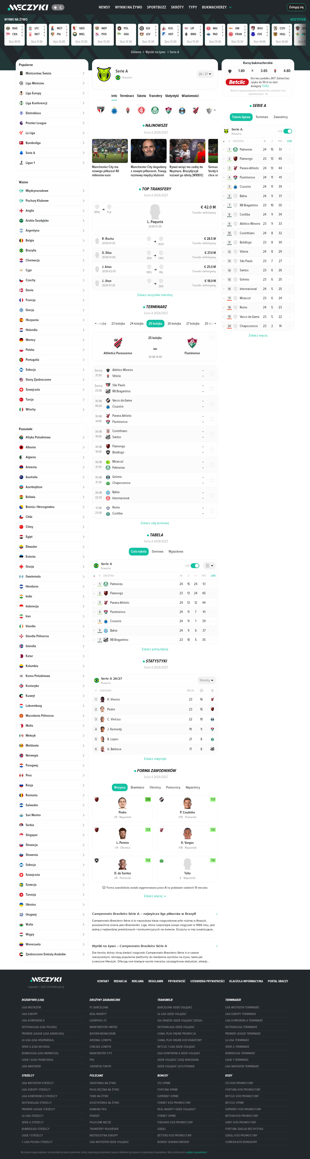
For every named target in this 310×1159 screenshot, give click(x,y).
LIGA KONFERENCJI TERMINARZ (244, 1020)
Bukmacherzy (214, 7)
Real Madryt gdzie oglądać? (176, 1109)
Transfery (155, 95)
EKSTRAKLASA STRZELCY (37, 1103)
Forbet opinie (166, 1116)
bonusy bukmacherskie (173, 1142)
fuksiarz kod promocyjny (175, 1122)
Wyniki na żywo (128, 7)
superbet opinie (167, 1096)
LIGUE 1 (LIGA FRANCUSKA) (37, 1060)
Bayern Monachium (103, 1034)
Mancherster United (103, 1027)
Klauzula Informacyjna (246, 981)
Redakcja (120, 981)
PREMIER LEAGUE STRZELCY (38, 1109)
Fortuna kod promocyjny (243, 1090)
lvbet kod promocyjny (240, 1122)
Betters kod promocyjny (174, 1135)
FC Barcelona (99, 1007)
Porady (95, 1116)
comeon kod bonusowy (241, 1142)
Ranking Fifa (98, 1109)
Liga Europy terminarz (240, 1014)
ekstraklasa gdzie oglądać (176, 1027)
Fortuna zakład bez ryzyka (244, 1129)
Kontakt (103, 981)
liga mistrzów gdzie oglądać (109, 1142)
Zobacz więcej (258, 335)
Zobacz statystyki (155, 758)
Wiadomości (190, 95)
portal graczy (278, 981)
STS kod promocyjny (239, 1083)
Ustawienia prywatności (207, 981)
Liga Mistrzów (31, 1007)
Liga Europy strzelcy (36, 1090)
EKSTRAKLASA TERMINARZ (241, 1027)
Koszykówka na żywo (104, 1103)
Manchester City (101, 1053)
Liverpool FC (98, 1020)
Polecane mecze (100, 1122)
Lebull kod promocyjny (241, 1135)
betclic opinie (234, 1103)
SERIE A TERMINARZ (237, 1047)
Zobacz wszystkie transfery (155, 294)
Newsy (104, 7)
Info (114, 95)
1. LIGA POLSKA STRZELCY (37, 1142)
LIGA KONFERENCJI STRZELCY (39, 1096)
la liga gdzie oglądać (171, 1014)
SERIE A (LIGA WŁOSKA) (36, 1047)
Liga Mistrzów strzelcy (38, 1083)
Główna (136, 51)
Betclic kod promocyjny (242, 1096)
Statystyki (172, 95)
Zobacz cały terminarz (155, 523)
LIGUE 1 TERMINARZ (236, 1060)
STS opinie (163, 1083)
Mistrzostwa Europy (104, 1135)
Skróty (177, 7)
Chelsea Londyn (100, 1047)
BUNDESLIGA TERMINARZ (240, 1053)
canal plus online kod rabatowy (179, 1040)
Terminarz (127, 95)
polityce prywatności (197, 1152)
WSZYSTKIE (298, 19)
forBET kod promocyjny (174, 1103)
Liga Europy (30, 1014)
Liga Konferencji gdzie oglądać (178, 1053)
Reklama (138, 981)
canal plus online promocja (176, 1034)
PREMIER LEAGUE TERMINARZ (243, 1034)
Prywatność (177, 981)
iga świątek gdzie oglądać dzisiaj (179, 1020)
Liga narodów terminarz (242, 1066)
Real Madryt (98, 1014)
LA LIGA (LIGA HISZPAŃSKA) (38, 1040)
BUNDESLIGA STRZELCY (36, 1129)
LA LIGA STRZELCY (33, 1116)
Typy (193, 7)
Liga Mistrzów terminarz (242, 1007)
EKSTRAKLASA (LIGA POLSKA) (39, 1027)
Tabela (141, 95)
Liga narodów (31, 1066)
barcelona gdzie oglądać (174, 1007)
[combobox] (205, 74)
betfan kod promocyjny (241, 1116)
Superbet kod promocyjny (243, 1109)
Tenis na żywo (99, 1096)
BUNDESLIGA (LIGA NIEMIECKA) (40, 1053)
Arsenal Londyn (100, 1040)
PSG (92, 1060)
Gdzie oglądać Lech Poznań (175, 1066)
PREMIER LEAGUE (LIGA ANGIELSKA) (43, 1034)
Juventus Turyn (100, 1066)
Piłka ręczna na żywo (104, 1090)
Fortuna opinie (167, 1090)
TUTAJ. (266, 86)
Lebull (161, 1129)
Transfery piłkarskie (104, 1129)
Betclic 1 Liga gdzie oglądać (176, 1047)
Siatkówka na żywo (103, 1083)
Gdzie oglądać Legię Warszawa (178, 1060)
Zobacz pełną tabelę (155, 649)
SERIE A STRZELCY (33, 1122)
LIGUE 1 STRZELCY (32, 1135)
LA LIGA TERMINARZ (237, 1040)
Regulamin (155, 981)
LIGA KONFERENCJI (33, 1020)
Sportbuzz (156, 7)
